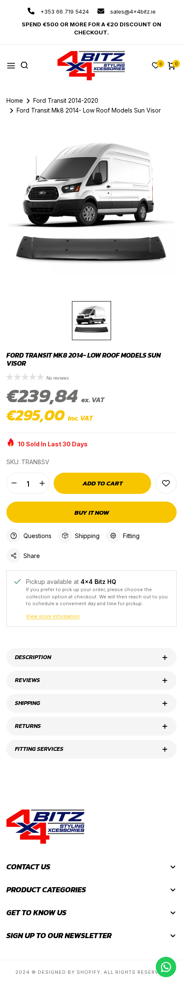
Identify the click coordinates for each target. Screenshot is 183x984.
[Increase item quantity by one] (42, 483)
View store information (53, 616)
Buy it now (91, 512)
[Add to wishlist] (166, 483)
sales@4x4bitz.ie (132, 11)
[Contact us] (166, 967)
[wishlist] (156, 66)
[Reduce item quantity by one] (14, 483)
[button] (25, 377)
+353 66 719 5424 (64, 11)
